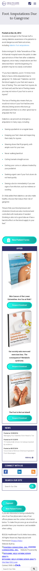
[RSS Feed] (33, 472)
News (8, 428)
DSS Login (13, 562)
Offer (19, 248)
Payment (9, 503)
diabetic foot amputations (19, 45)
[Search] (32, 486)
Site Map (5, 562)
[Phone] (29, 3)
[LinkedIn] (20, 472)
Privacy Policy (16, 541)
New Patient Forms (14, 509)
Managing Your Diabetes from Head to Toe (19, 436)
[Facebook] (6, 472)
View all (28, 458)
